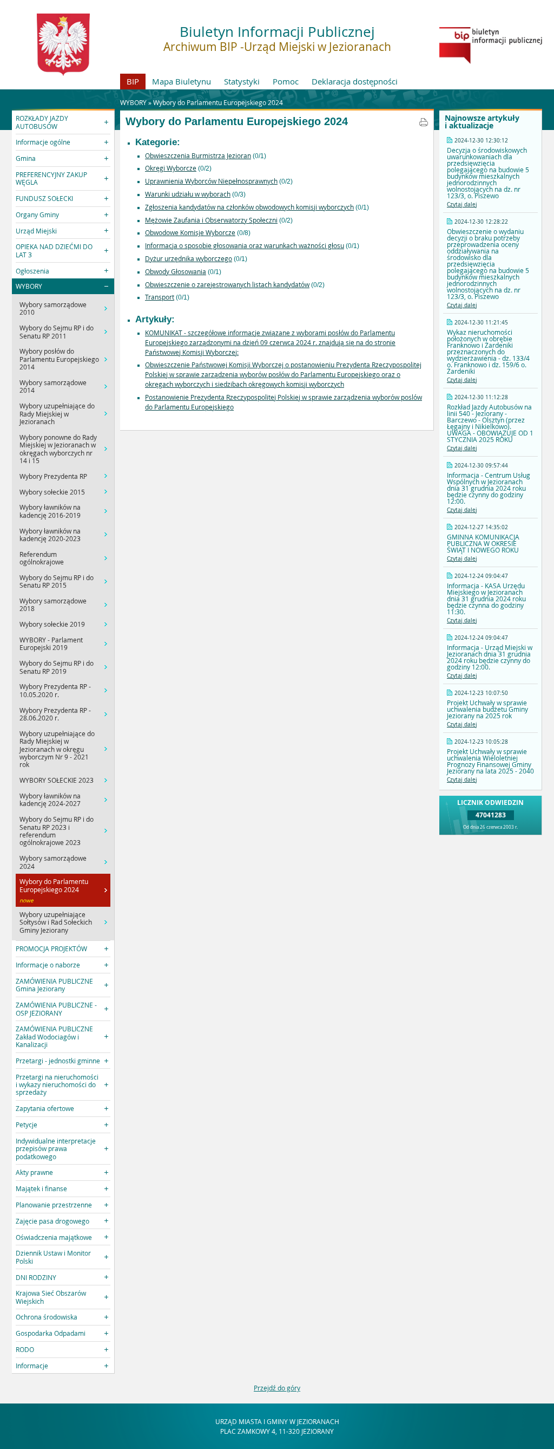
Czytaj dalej (462, 204)
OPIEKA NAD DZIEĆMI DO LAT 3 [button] (54, 250)
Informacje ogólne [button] (43, 142)
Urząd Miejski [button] (36, 230)
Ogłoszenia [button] (32, 271)
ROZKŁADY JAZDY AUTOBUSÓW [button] (42, 122)
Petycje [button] (26, 1124)
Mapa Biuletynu (181, 81)
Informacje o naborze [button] (48, 964)
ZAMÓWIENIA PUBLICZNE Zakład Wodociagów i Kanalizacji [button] (54, 1036)
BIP (133, 81)
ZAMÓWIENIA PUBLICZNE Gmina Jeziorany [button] (54, 985)
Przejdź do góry (277, 1387)
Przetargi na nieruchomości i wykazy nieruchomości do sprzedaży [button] (57, 1085)
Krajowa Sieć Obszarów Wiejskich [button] (51, 1297)
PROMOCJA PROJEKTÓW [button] (51, 948)
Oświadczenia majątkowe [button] (54, 1237)
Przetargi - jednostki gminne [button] (58, 1060)
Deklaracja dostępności (355, 81)
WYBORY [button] (29, 286)
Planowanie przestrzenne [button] (54, 1204)
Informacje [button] (32, 1365)
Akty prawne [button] (34, 1172)
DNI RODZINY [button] (36, 1277)
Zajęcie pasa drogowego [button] (52, 1221)
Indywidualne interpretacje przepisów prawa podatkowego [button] (56, 1148)
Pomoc (286, 81)
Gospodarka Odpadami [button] (50, 1333)
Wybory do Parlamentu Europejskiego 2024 (218, 102)
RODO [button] (25, 1349)
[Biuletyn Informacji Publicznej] (490, 61)
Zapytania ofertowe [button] (45, 1108)
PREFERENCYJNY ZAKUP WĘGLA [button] (51, 178)
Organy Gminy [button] (37, 214)
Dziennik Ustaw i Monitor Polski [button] (53, 1257)
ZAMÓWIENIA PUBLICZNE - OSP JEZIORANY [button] (56, 1008)
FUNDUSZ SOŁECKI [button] (44, 198)
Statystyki (242, 81)
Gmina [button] (26, 158)
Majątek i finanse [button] (41, 1188)
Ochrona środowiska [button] (46, 1316)
